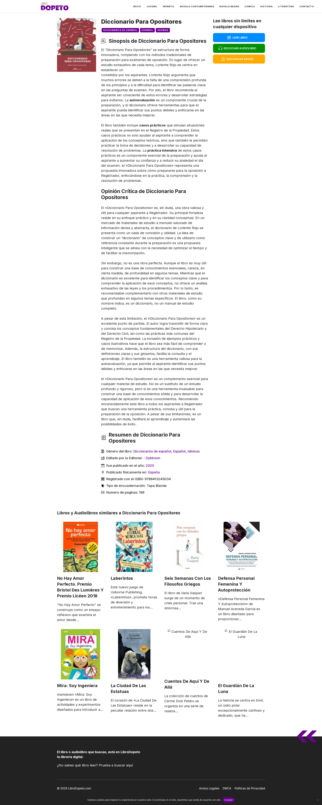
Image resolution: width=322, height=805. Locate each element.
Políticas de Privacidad (250, 788)
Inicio (137, 6)
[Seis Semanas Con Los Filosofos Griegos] (187, 547)
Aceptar (228, 799)
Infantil (169, 6)
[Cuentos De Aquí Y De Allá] (187, 652)
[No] (317, 800)
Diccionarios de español (120, 30)
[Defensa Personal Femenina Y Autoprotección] (241, 547)
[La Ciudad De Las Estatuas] (134, 654)
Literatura (286, 6)
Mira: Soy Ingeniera (77, 685)
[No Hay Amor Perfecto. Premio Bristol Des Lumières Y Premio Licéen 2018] (80, 547)
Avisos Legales (209, 788)
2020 (150, 466)
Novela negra (229, 6)
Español (147, 30)
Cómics (250, 6)
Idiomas (162, 30)
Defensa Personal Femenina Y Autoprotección (236, 584)
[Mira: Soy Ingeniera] (80, 654)
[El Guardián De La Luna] (241, 654)
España (154, 472)
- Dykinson (151, 458)
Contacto (306, 6)
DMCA (227, 788)
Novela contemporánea (197, 6)
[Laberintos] (134, 547)
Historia (266, 6)
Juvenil (152, 6)
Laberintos (122, 578)
